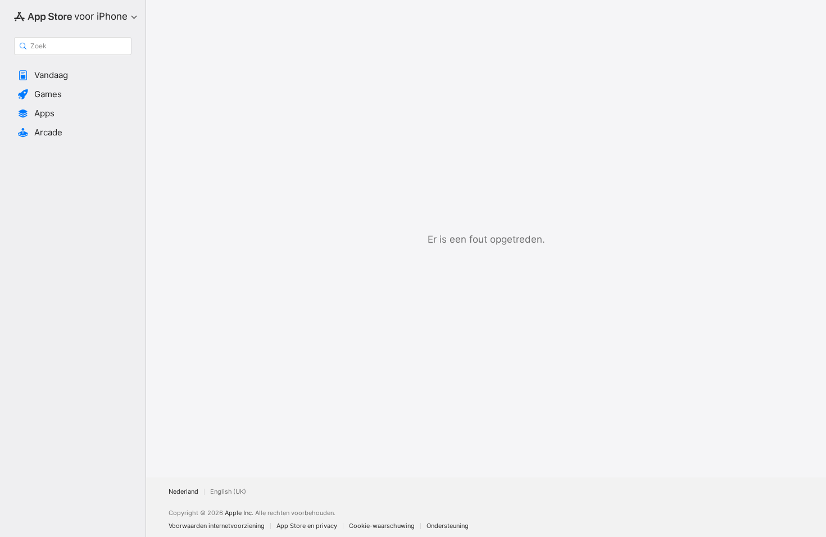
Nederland (183, 492)
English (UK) (228, 492)
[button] (73, 75)
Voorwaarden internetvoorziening (217, 526)
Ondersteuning (447, 526)
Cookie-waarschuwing (382, 526)
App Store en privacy (306, 526)
